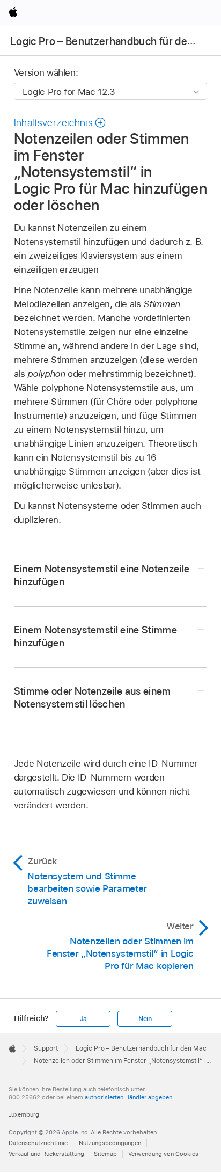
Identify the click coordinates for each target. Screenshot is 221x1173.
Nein (145, 1019)
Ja (83, 1019)
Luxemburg (23, 1114)
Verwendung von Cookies (163, 1153)
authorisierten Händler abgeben (128, 1097)
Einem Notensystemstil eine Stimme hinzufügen (95, 636)
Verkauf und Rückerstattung (46, 1153)
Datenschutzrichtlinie (38, 1143)
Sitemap (105, 1153)
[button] (60, 122)
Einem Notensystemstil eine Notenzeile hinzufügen (102, 575)
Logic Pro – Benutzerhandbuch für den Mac (113, 41)
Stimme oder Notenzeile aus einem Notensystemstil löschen (92, 697)
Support (46, 1048)
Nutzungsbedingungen (110, 1143)
